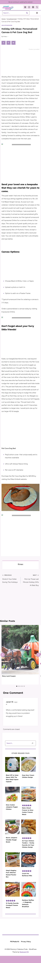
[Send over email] (13, 43)
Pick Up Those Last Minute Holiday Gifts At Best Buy (31, 580)
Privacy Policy (26, 941)
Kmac (5, 36)
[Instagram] (29, 7)
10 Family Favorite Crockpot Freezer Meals (12, 905)
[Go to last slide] (2, 655)
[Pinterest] (25, 7)
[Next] (38, 655)
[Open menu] (37, 12)
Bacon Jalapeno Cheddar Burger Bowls (11, 840)
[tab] (16, 686)
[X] (37, 7)
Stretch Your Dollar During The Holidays (10, 578)
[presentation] (20, 650)
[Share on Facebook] (4, 43)
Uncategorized (7, 25)
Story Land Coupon (9, 676)
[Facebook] (33, 7)
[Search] (32, 743)
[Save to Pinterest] (8, 43)
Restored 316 (24, 952)
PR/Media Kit (14, 941)
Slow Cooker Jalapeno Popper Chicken (12, 807)
